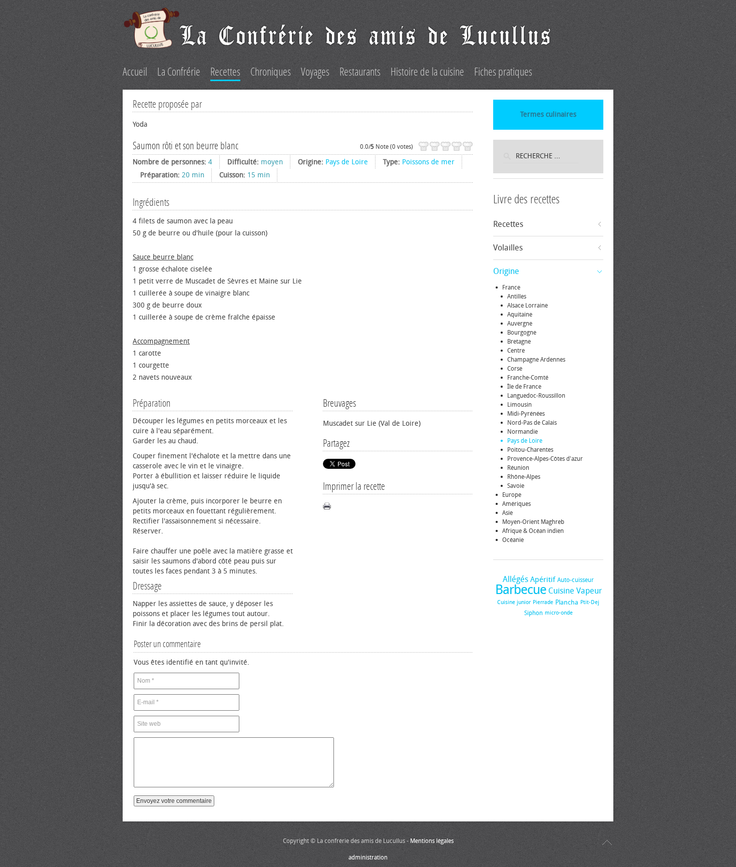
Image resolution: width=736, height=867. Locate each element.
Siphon (533, 613)
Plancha (566, 602)
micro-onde (559, 613)
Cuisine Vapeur (575, 591)
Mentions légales (432, 840)
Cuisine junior (514, 602)
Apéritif (542, 579)
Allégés (515, 579)
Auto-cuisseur (575, 580)
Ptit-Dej (589, 602)
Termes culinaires (548, 114)
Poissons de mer (428, 162)
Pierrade (543, 602)
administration (368, 857)
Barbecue (520, 590)
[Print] (327, 506)
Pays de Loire (346, 162)
